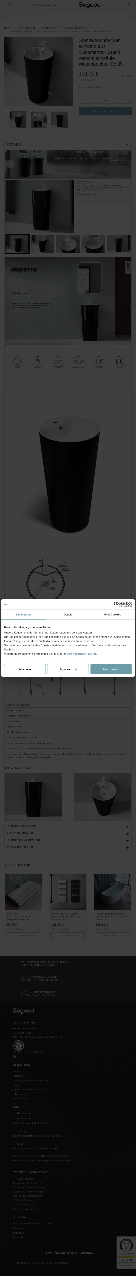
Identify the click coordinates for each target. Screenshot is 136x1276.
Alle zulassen (111, 669)
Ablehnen (25, 669)
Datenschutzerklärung (81, 653)
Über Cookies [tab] (112, 614)
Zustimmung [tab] (24, 614)
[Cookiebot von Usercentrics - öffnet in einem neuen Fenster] (116, 604)
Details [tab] (68, 614)
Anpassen (66, 669)
